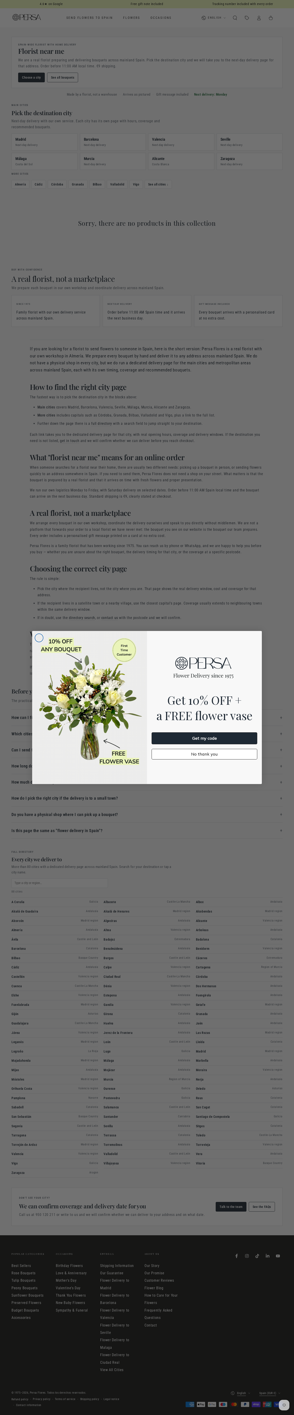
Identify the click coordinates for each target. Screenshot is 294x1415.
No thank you (204, 754)
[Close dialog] (39, 638)
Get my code (204, 738)
